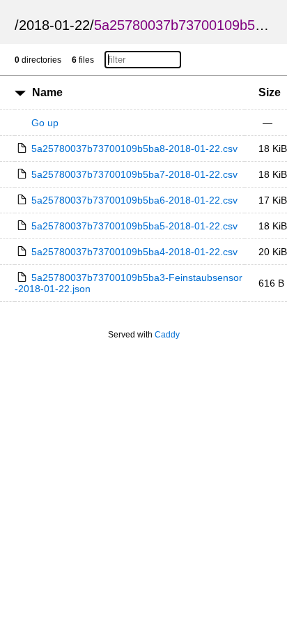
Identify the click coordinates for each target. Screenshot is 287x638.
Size (269, 92)
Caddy (167, 335)
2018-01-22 (54, 25)
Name (47, 92)
